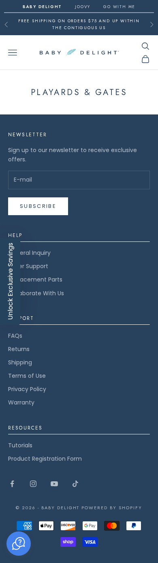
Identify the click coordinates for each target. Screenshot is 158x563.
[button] (19, 544)
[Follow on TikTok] (75, 484)
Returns (19, 349)
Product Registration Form (45, 459)
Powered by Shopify (111, 507)
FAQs (15, 336)
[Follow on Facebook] (12, 484)
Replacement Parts (35, 279)
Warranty (21, 402)
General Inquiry (29, 253)
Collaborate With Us (36, 293)
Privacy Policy (27, 389)
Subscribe (38, 206)
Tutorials (20, 445)
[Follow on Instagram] (33, 484)
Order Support (28, 266)
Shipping (20, 362)
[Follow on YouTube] (54, 484)
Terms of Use (27, 376)
